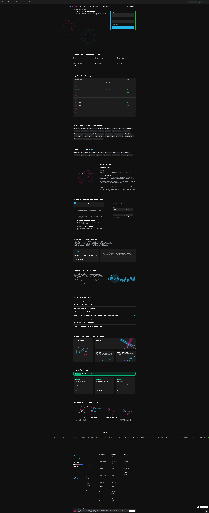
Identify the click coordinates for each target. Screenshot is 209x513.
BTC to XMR (100, 488)
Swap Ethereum (126, 456)
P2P (124, 477)
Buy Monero (113, 470)
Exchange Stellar (101, 482)
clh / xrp (108, 99)
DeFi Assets (126, 454)
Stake (125, 479)
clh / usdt (108, 102)
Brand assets (88, 459)
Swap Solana (126, 459)
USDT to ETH (101, 491)
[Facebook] (82, 464)
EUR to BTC (113, 486)
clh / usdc (108, 112)
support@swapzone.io (77, 473)
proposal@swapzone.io (77, 475)
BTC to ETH (100, 495)
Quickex (87, 490)
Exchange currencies (102, 454)
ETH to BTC (100, 498)
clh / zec (108, 92)
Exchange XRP (101, 468)
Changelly (87, 476)
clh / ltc (108, 95)
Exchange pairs (101, 486)
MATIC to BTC (101, 500)
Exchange (125, 474)
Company (87, 454)
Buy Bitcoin (113, 456)
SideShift (87, 483)
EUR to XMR (113, 488)
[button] (138, 6)
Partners (87, 473)
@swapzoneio (75, 478)
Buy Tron (112, 468)
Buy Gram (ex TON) (114, 473)
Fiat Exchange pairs (114, 484)
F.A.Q (87, 461)
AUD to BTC (113, 491)
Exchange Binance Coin (102, 461)
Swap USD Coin (126, 463)
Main (74, 9)
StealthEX (87, 480)
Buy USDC (112, 475)
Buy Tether (113, 459)
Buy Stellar (113, 480)
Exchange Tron (101, 470)
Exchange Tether (101, 459)
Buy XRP (112, 466)
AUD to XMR (113, 498)
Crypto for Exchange (79, 9)
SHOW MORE (104, 115)
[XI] (74, 464)
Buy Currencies (113, 454)
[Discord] (80, 464)
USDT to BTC (101, 493)
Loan (125, 481)
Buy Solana (113, 463)
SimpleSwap (88, 478)
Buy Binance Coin (114, 461)
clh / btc (108, 82)
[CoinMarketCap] (78, 466)
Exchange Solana (101, 463)
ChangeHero (88, 485)
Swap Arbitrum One (127, 468)
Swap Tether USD (126, 461)
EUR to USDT (113, 495)
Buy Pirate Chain (113, 482)
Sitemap (125, 472)
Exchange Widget (88, 465)
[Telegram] (76, 464)
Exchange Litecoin (101, 473)
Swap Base (125, 470)
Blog (87, 456)
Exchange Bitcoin (101, 456)
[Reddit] (78, 464)
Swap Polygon (126, 466)
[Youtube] (74, 466)
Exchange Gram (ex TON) (102, 475)
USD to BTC (113, 500)
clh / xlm (108, 105)
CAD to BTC (113, 493)
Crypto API (87, 467)
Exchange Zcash (101, 480)
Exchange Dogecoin (102, 466)
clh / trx (108, 108)
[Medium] (76, 466)
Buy (92, 149)
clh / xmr (108, 89)
